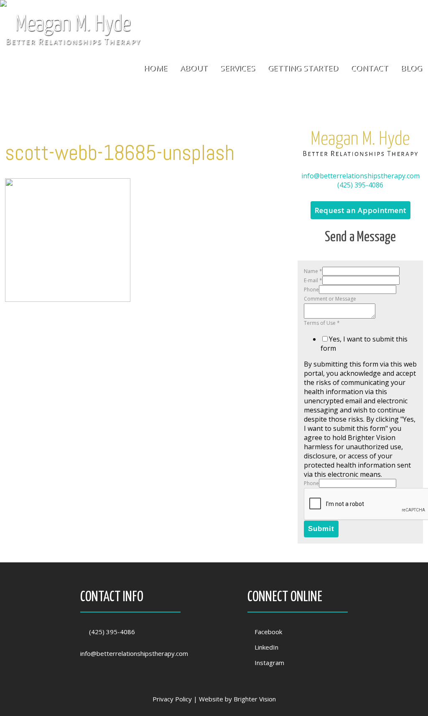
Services (237, 68)
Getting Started (303, 68)
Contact (369, 68)
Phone (311, 289)
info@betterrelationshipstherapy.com (360, 175)
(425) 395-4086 (360, 185)
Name (313, 271)
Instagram (269, 662)
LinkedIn (266, 647)
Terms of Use (322, 322)
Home (155, 68)
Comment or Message (330, 298)
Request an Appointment (360, 210)
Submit (321, 529)
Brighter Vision (255, 699)
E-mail (313, 280)
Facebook (268, 631)
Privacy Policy (172, 699)
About (193, 68)
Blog (411, 68)
